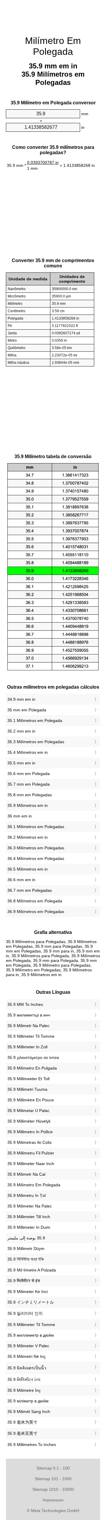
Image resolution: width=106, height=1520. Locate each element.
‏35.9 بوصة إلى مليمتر (26, 1238)
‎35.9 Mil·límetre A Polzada (31, 1270)
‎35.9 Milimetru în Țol (26, 1195)
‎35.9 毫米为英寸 (22, 1422)
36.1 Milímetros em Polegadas (35, 826)
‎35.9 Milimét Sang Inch (28, 1411)
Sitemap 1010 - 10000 (53, 1489)
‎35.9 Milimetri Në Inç (26, 1356)
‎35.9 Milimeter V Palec (28, 1345)
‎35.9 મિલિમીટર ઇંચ (23, 1379)
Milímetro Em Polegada (53, 46)
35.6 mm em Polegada (28, 773)
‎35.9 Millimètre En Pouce (30, 1100)
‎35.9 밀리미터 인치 (25, 1313)
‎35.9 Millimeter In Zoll (27, 1046)
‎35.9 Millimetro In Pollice (30, 1131)
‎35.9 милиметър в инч (28, 1015)
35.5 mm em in (21, 763)
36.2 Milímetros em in (27, 837)
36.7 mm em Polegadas (29, 890)
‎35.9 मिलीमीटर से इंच (23, 1280)
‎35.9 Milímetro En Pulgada (32, 1068)
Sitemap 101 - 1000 (53, 1478)
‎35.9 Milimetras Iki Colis (29, 1142)
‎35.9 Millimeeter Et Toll (28, 1078)
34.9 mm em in (21, 699)
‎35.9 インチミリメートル (30, 1302)
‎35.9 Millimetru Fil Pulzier (30, 1153)
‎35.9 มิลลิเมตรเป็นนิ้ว (26, 1368)
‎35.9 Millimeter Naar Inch (30, 1163)
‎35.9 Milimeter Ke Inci (27, 1291)
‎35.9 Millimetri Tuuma (27, 1089)
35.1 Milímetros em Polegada (34, 720)
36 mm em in (19, 816)
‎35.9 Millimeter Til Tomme (31, 1324)
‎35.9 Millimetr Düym (25, 1248)
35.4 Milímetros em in (27, 752)
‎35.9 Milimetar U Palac (28, 1110)
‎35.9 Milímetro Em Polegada (33, 1184)
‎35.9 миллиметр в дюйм (30, 1335)
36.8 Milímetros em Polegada (34, 901)
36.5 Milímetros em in (27, 869)
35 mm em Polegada (26, 710)
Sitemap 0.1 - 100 (53, 1468)
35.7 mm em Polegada (28, 784)
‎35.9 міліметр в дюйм (28, 1401)
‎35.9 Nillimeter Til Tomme (30, 1036)
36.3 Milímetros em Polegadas (35, 847)
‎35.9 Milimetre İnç (24, 1390)
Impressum (53, 1500)
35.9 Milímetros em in (27, 805)
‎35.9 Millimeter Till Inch (28, 1216)
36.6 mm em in (21, 879)
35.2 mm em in (21, 731)
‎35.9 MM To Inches (25, 1004)
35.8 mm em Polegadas (29, 794)
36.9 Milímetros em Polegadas (35, 911)
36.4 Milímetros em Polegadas (35, 858)
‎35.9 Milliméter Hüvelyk (29, 1121)
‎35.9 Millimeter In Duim (28, 1227)
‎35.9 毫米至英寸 (22, 1433)
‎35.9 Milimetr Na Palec (28, 1025)
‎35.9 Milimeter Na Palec (29, 1206)
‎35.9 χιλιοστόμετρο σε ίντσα (33, 1057)
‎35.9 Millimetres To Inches (31, 1444)
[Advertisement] (53, 14)
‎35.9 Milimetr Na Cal (26, 1174)
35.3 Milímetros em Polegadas (35, 741)
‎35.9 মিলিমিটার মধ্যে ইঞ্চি (25, 1259)
